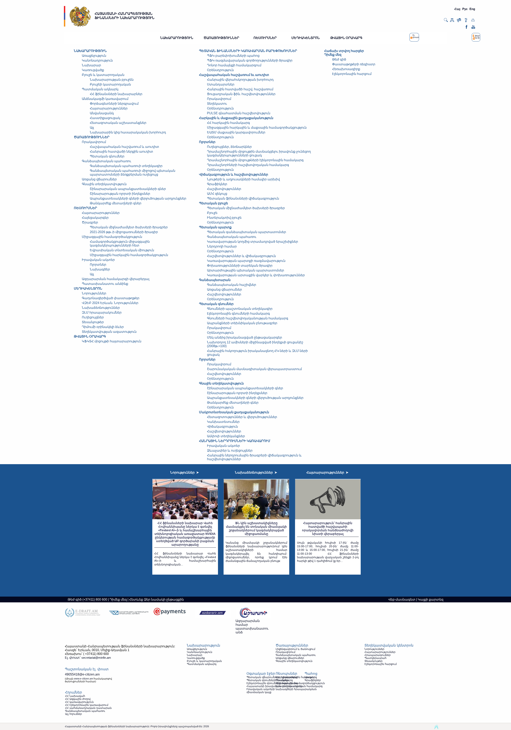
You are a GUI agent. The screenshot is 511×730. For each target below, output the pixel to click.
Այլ (92, 127)
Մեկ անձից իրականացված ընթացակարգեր (244, 337)
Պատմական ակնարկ (100, 89)
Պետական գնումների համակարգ (270, 680)
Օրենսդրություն (220, 70)
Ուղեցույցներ (93, 317)
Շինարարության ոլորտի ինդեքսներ (120, 193)
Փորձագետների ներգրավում (114, 103)
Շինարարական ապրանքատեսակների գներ (128, 189)
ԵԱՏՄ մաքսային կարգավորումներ (236, 132)
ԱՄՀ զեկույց (217, 193)
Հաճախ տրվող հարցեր (344, 51)
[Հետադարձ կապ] (459, 21)
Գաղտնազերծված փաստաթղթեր (110, 298)
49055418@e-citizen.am (82, 674)
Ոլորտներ (98, 264)
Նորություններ (94, 293)
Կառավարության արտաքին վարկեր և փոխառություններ (256, 275)
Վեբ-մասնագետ (401, 599)
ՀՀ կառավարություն (79, 701)
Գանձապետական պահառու (106, 161)
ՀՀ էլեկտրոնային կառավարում (86, 704)
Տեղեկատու (217, 103)
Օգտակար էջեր (261, 673)
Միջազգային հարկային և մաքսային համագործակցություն (257, 127)
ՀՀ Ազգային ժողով (77, 698)
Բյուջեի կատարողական (110, 84)
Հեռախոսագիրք (346, 69)
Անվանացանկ (102, 113)
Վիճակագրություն (222, 426)
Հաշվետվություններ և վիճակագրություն (241, 256)
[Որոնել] (446, 21)
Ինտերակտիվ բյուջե (224, 217)
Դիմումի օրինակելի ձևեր (103, 327)
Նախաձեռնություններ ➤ (256, 472)
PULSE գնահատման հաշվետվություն (238, 113)
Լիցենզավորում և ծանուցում (295, 649)
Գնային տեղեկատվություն (294, 660)
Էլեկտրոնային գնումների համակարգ (238, 313)
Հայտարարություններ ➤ (327, 472)
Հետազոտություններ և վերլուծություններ (242, 417)
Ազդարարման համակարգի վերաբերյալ (115, 279)
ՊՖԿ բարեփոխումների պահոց (233, 55)
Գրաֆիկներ (217, 184)
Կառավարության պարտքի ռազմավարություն (246, 260)
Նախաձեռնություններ (101, 307)
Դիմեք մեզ (332, 54)
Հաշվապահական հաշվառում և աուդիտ (124, 146)
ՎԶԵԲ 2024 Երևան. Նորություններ (110, 303)
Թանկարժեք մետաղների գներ (115, 203)
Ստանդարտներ (220, 84)
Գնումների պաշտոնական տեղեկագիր (239, 308)
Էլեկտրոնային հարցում (351, 73)
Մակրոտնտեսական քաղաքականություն (234, 412)
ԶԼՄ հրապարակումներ (102, 312)
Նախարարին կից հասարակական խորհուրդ (128, 132)
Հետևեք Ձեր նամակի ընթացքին (156, 599)
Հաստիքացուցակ (105, 118)
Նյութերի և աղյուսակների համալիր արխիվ (243, 179)
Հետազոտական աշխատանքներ (118, 122)
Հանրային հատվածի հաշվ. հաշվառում (240, 89)
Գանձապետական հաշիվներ (231, 284)
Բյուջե (212, 213)
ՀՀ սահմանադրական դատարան (88, 707)
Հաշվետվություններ (224, 189)
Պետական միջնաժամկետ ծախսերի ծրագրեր (129, 227)
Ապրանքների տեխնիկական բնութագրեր (242, 323)
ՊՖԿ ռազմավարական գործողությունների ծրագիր (249, 60)
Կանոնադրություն (97, 60)
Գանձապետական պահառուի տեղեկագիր (126, 166)
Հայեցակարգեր (95, 217)
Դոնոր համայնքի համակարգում (234, 65)
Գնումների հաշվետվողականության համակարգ (247, 318)
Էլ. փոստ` (88, 657)
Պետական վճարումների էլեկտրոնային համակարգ (282, 677)
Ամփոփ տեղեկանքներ (226, 436)
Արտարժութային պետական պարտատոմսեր (245, 270)
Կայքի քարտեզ (430, 599)
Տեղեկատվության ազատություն (109, 331)
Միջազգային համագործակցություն (112, 236)
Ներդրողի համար (222, 246)
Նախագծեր (100, 269)
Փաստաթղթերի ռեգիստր (353, 64)
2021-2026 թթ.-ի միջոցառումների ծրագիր (124, 232)
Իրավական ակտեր (223, 445)
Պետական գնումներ (107, 156)
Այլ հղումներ (73, 713)
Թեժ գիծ (339, 59)
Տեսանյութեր (93, 322)
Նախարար (91, 65)
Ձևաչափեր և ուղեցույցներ (230, 450)
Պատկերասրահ (375, 658)
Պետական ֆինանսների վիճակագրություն (243, 198)
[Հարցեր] (466, 21)
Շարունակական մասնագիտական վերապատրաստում (254, 369)
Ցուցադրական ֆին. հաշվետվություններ (241, 94)
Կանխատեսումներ (223, 421)
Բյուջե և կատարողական (103, 74)
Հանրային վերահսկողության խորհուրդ (240, 79)
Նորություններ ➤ (184, 472)
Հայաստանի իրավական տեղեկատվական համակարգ (285, 686)
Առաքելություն (94, 55)
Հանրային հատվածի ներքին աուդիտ (121, 151)
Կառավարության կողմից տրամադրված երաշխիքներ (252, 241)
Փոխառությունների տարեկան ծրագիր (239, 265)
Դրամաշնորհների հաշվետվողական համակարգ (248, 165)
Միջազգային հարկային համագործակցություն (129, 255)
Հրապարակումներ (377, 655)
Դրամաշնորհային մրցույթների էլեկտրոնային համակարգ (255, 160)
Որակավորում (94, 142)
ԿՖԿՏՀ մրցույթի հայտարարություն (111, 341)
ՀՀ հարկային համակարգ (228, 122)
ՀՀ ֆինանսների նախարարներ (116, 94)
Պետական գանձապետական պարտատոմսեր (246, 232)
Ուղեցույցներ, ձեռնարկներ (229, 146)
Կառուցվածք (93, 70)
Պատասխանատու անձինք (105, 283)
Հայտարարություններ (109, 108)
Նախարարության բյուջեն (112, 79)
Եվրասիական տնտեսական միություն (122, 250)
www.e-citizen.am (83, 678)
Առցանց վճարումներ (99, 179)
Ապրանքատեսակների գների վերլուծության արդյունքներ (138, 198)
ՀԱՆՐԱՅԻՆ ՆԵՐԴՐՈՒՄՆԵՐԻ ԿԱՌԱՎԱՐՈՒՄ (234, 441)
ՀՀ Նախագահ (75, 695)
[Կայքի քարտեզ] (452, 21)
